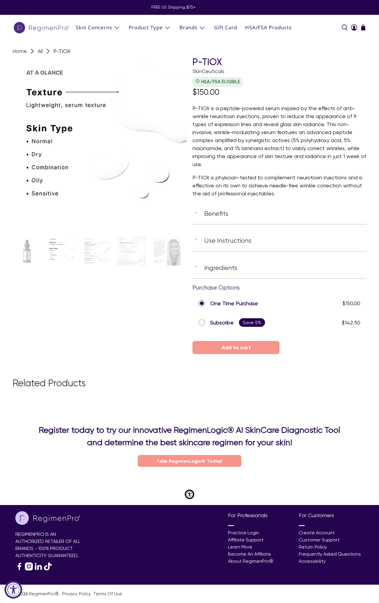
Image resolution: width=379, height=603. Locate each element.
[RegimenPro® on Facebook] (19, 569)
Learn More (240, 547)
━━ (231, 525)
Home (19, 51)
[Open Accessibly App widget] (189, 494)
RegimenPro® (44, 593)
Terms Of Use (107, 593)
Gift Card (225, 27)
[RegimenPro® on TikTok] (48, 569)
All (40, 51)
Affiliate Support (246, 540)
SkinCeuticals (208, 71)
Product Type (146, 27)
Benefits (211, 213)
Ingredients (216, 267)
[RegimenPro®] (42, 27)
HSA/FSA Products (268, 27)
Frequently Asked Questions (330, 554)
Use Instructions (223, 240)
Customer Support (319, 540)
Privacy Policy (77, 593)
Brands (188, 27)
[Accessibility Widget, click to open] (13, 590)
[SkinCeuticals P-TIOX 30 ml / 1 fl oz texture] (99, 144)
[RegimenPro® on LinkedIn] (38, 569)
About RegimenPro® (250, 561)
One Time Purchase (234, 303)
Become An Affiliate (249, 554)
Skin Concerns (94, 27)
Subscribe (222, 322)
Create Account (317, 533)
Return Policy (313, 547)
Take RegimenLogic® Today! (189, 461)
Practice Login (243, 533)
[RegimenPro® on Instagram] (29, 569)
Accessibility (312, 561)
